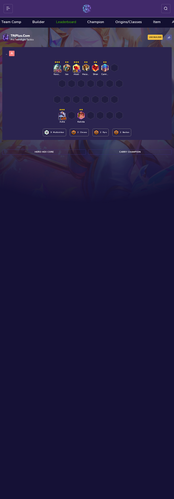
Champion (95, 21)
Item (157, 21)
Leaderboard (66, 21)
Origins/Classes (128, 21)
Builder (38, 21)
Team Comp (11, 21)
